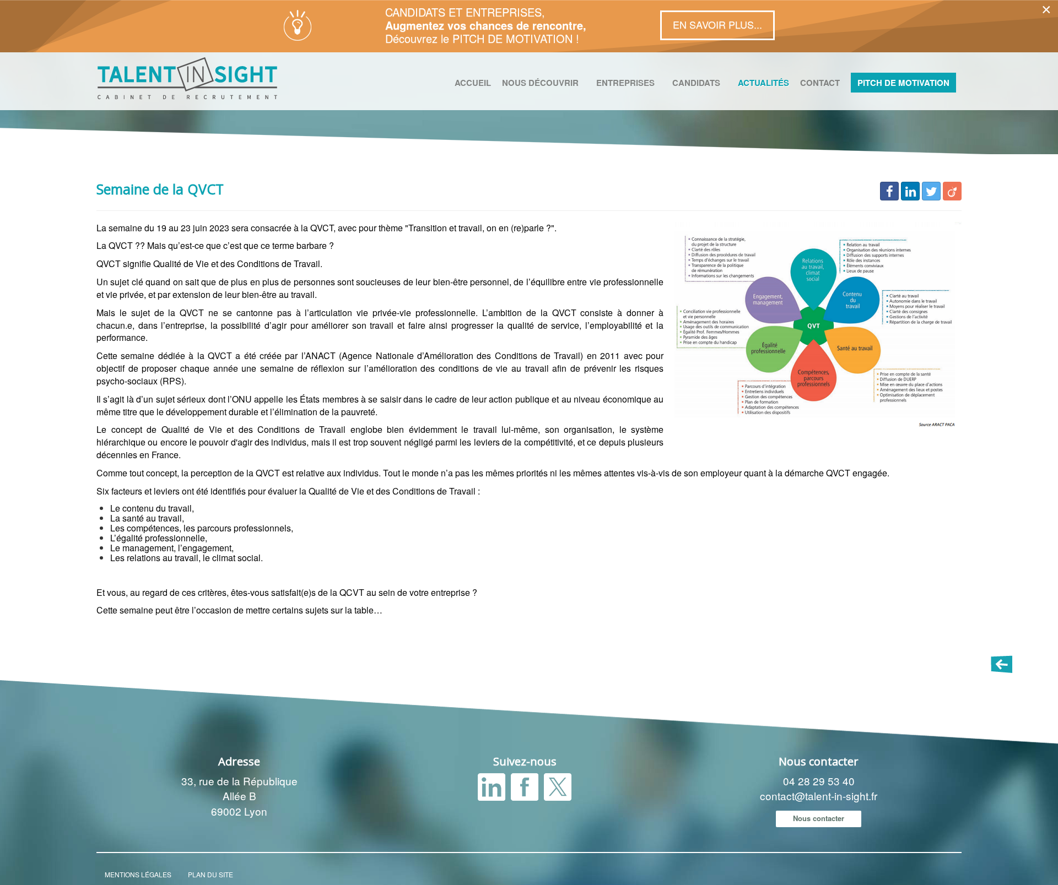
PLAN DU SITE (210, 874)
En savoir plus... (717, 24)
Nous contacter (818, 818)
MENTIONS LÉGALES (138, 874)
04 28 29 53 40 (819, 780)
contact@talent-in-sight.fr (818, 795)
